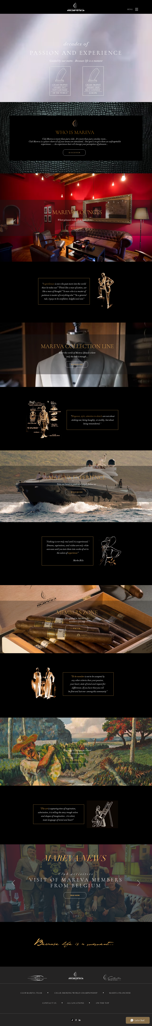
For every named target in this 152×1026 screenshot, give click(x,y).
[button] (136, 9)
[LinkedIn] (79, 1020)
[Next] (138, 883)
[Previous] (13, 883)
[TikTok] (72, 1020)
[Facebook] (76, 1020)
